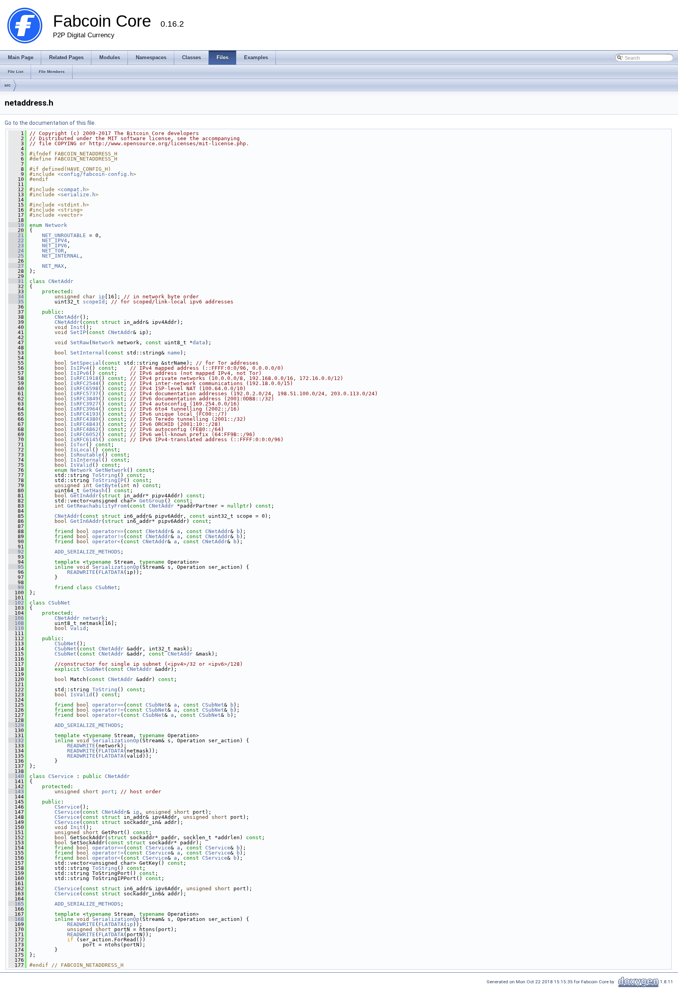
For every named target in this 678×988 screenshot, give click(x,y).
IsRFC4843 (84, 424)
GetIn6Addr (86, 521)
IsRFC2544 (84, 383)
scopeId (94, 302)
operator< (106, 541)
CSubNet (106, 587)
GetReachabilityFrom (97, 506)
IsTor (78, 444)
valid (78, 628)
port (108, 791)
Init (76, 327)
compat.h (73, 189)
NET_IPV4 (54, 240)
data (199, 342)
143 (16, 791)
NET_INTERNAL (61, 256)
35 (16, 302)
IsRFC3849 (84, 399)
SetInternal (87, 353)
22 (16, 240)
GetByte (106, 485)
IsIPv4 (79, 368)
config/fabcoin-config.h (97, 174)
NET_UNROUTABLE (64, 235)
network (94, 618)
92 (16, 552)
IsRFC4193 (84, 414)
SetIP (78, 332)
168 (16, 919)
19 (16, 225)
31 (16, 281)
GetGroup (151, 501)
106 (16, 618)
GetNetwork (111, 470)
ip (101, 297)
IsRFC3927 (84, 404)
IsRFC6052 (84, 434)
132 (16, 740)
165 (16, 904)
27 (16, 266)
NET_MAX (53, 266)
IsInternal (86, 460)
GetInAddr (84, 496)
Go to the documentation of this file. (50, 123)
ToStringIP (108, 480)
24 (16, 251)
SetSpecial (86, 363)
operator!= (108, 536)
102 (16, 603)
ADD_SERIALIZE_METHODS (87, 552)
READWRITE (81, 572)
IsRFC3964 (84, 409)
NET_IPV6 (54, 245)
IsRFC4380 (84, 419)
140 (16, 776)
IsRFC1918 (84, 378)
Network (56, 225)
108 (16, 623)
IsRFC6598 (84, 388)
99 (16, 587)
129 (16, 725)
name (174, 353)
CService (60, 776)
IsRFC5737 (84, 393)
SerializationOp (115, 567)
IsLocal (81, 450)
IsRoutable (86, 455)
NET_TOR (53, 251)
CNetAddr (60, 281)
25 (16, 256)
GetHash (94, 490)
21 (16, 235)
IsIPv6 (79, 373)
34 (16, 297)
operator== (108, 531)
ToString (104, 475)
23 (16, 245)
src (7, 85)
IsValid (81, 465)
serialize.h (78, 194)
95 (16, 567)
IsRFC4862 (84, 429)
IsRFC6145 (84, 439)
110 (16, 628)
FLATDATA (111, 572)
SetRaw (79, 342)
